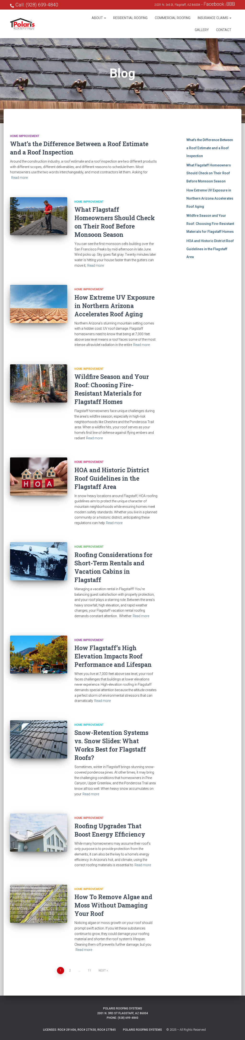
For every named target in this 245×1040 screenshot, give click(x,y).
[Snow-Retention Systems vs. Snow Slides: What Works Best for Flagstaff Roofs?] (38, 739)
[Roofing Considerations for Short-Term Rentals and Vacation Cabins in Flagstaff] (38, 561)
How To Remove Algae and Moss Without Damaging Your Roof (113, 905)
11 (89, 970)
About (98, 18)
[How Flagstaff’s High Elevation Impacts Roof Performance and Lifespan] (38, 655)
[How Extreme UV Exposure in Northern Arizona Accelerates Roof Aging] (38, 304)
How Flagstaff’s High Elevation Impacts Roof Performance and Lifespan (113, 656)
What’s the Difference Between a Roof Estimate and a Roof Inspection (209, 148)
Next (102, 970)
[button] (105, 18)
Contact (223, 30)
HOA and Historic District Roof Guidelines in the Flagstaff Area (111, 478)
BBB (230, 4)
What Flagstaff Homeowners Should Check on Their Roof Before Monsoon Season (208, 173)
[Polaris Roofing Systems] (22, 24)
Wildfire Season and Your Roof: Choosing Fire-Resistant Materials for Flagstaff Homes (210, 223)
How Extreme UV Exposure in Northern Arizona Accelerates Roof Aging (114, 305)
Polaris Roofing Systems (142, 1029)
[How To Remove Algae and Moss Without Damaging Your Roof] (38, 904)
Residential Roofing (130, 18)
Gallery (202, 30)
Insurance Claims (213, 18)
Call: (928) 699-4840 (37, 5)
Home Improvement (24, 136)
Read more (19, 178)
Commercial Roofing (172, 18)
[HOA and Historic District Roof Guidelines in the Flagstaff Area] (38, 476)
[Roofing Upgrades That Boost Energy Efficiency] (38, 832)
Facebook (214, 4)
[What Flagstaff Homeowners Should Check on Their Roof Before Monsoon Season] (38, 216)
